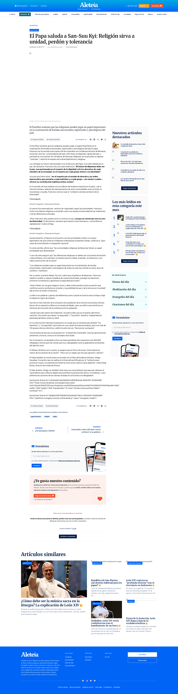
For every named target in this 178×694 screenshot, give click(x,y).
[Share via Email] (101, 139)
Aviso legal (98, 687)
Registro (143, 6)
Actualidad (127, 14)
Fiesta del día (120, 282)
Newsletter (88, 657)
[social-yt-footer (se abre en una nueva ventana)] (83, 681)
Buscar (44, 6)
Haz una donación (75, 687)
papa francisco (36, 416)
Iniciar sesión (133, 6)
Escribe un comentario (68, 536)
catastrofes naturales (135, 563)
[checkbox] (32, 461)
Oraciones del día (123, 304)
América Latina (162, 14)
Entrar (74, 528)
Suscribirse (142, 654)
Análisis (55, 14)
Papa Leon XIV (139, 14)
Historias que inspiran (42, 14)
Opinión (64, 14)
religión (47, 416)
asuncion (131, 601)
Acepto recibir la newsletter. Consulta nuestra (57, 461)
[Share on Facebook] (90, 139)
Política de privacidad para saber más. (69, 461)
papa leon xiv (27, 563)
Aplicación (88, 660)
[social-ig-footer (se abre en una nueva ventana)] (95, 681)
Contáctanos (108, 687)
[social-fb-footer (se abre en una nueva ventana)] (87, 681)
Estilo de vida (115, 14)
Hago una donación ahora (43, 496)
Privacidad (116, 687)
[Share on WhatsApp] (105, 139)
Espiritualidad (88, 14)
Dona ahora (155, 6)
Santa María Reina (96, 9)
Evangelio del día (123, 297)
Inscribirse (36, 466)
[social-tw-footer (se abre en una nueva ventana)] (91, 681)
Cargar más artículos (129, 188)
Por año (107, 657)
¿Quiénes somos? (88, 687)
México (150, 14)
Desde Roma (34, 25)
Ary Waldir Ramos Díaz (55, 47)
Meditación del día (124, 289)
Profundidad (75, 14)
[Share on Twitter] (98, 139)
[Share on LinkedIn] (94, 139)
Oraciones (23, 14)
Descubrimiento (101, 14)
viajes (55, 416)
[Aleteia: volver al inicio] (89, 5)
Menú (13, 14)
